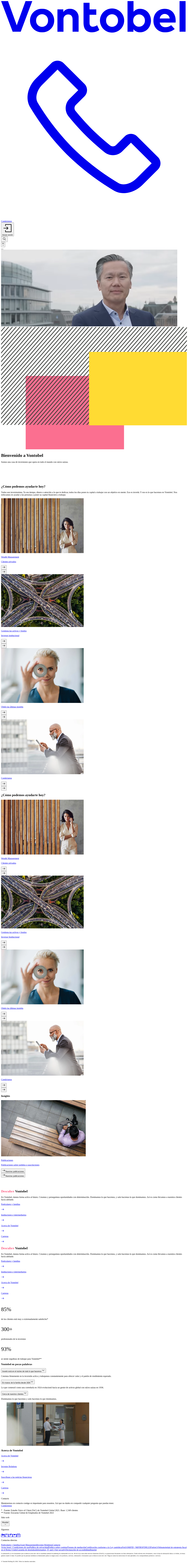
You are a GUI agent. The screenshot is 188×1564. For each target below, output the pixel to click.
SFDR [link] (144, 1547)
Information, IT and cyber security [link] (51, 1550)
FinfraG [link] (153, 1547)
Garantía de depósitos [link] (26, 1550)
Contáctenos (6, 1506)
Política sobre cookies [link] (57, 1547)
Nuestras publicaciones (15, 1171)
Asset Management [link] (28, 1545)
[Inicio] (94, 17)
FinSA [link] (125, 1547)
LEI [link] (148, 1547)
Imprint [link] (93, 1550)
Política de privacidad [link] (39, 1547)
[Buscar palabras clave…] (4, 239)
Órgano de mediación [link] (76, 1547)
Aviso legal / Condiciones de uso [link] (15, 1547)
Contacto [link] (56, 1545)
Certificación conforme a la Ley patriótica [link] (104, 1547)
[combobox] (3, 244)
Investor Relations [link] (44, 1545)
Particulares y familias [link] (10, 1545)
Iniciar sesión (7, 235)
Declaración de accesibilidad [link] (78, 1550)
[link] (3, 1535)
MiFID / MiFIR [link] (134, 1547)
